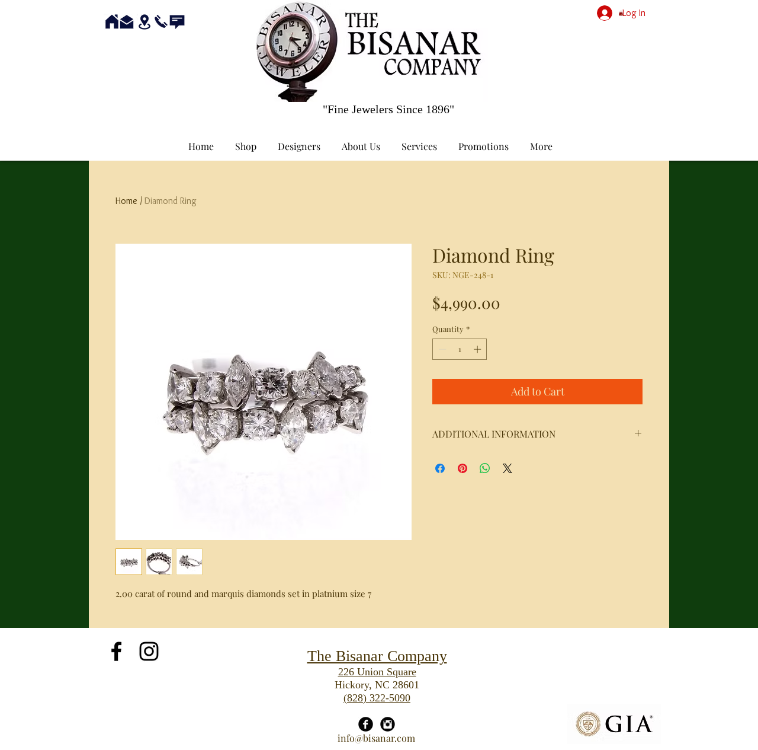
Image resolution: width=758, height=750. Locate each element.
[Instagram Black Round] (387, 724)
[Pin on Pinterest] (462, 468)
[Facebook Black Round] (365, 724)
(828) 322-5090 (376, 698)
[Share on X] (507, 468)
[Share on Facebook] (440, 468)
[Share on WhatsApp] (485, 468)
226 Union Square (377, 672)
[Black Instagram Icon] (149, 651)
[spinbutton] (459, 349)
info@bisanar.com (376, 738)
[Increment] (478, 349)
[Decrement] (441, 349)
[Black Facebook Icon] (116, 651)
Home (126, 200)
